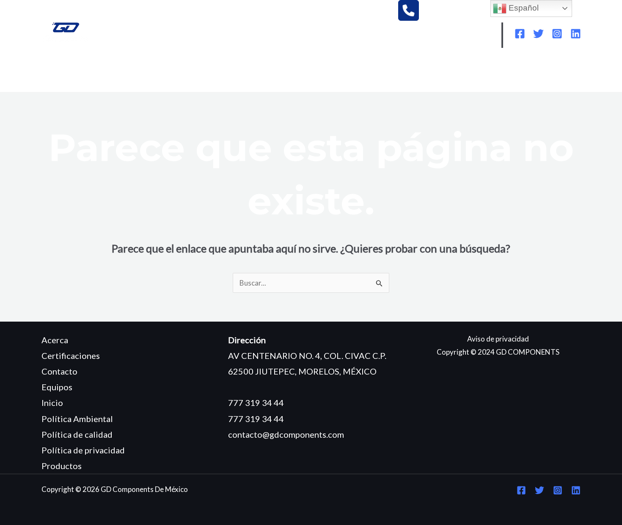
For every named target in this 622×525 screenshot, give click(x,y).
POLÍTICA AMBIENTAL (383, 72)
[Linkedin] (575, 33)
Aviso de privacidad (498, 338)
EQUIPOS (179, 72)
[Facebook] (520, 33)
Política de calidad (77, 434)
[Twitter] (538, 33)
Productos (61, 466)
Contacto (59, 371)
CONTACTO (70, 85)
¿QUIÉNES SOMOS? (117, 72)
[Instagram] (557, 33)
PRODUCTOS (231, 72)
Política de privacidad (83, 450)
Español (522, 7)
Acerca (54, 340)
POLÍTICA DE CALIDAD (473, 72)
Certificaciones (70, 355)
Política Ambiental (77, 419)
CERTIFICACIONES (299, 72)
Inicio (52, 402)
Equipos (56, 387)
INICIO (60, 72)
